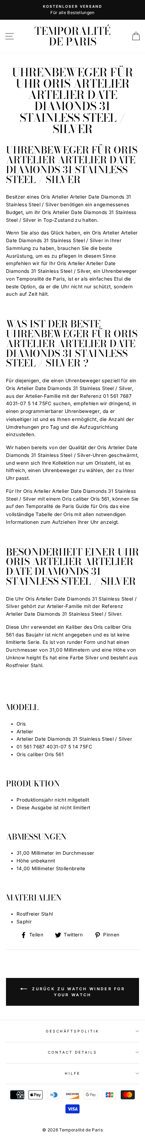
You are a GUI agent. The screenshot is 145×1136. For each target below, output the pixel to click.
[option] (72, 10)
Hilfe (72, 1073)
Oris (103, 506)
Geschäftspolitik (73, 1031)
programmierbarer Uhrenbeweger (60, 411)
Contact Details (72, 1052)
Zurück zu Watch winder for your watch (77, 991)
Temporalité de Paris (72, 36)
